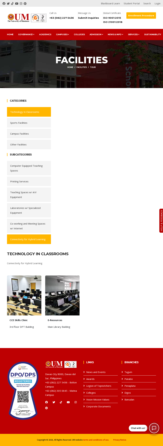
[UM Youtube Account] (17, 3)
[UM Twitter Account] (9, 3)
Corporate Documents (98, 406)
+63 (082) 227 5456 (62, 17)
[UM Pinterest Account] (25, 3)
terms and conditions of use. (96, 439)
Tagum (128, 372)
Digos (127, 392)
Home (10, 34)
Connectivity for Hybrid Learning (28, 239)
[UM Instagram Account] (22, 3)
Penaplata (129, 385)
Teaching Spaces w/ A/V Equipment (23, 195)
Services (133, 34)
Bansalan (129, 399)
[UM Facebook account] (5, 3)
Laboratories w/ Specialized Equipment (25, 210)
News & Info (115, 34)
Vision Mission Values (97, 399)
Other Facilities (18, 144)
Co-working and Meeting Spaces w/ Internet (27, 226)
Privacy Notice (119, 439)
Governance (25, 34)
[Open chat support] (154, 428)
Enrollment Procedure (141, 15)
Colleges (79, 34)
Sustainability (152, 34)
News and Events (96, 372)
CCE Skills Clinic (19, 320)
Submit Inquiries (88, 17)
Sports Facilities (18, 122)
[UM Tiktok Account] (13, 3)
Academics (45, 34)
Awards (90, 378)
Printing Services (19, 181)
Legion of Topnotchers (98, 385)
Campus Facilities (19, 133)
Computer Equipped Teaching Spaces (26, 168)
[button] (47, 295)
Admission (96, 34)
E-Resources (55, 320)
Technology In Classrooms (24, 111)
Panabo (128, 378)
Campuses (62, 34)
